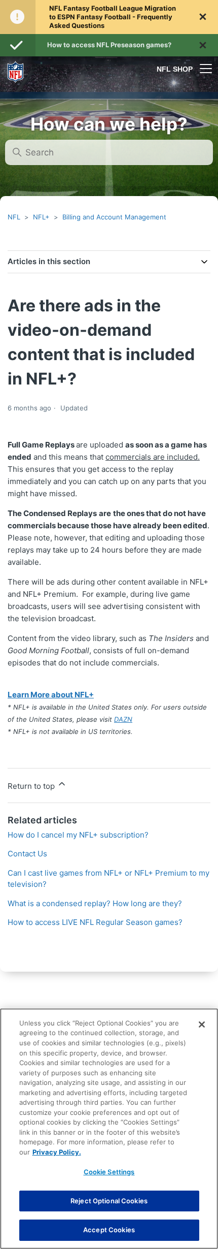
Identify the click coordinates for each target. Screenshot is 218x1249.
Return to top (32, 786)
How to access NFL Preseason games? (109, 45)
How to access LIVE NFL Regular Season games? (95, 922)
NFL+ (41, 217)
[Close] (202, 1024)
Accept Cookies (109, 1230)
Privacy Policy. (56, 1152)
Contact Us (27, 853)
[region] (109, 1128)
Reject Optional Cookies (109, 1201)
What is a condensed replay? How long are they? (95, 903)
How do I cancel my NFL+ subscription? (78, 835)
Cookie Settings (109, 1172)
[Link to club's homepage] (15, 68)
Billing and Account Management (114, 217)
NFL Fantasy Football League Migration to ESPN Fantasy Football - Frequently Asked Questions (112, 16)
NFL (14, 217)
